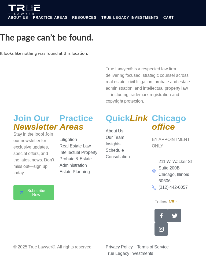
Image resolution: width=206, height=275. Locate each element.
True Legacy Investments (130, 18)
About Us (18, 18)
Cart (168, 18)
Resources (84, 18)
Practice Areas (50, 18)
